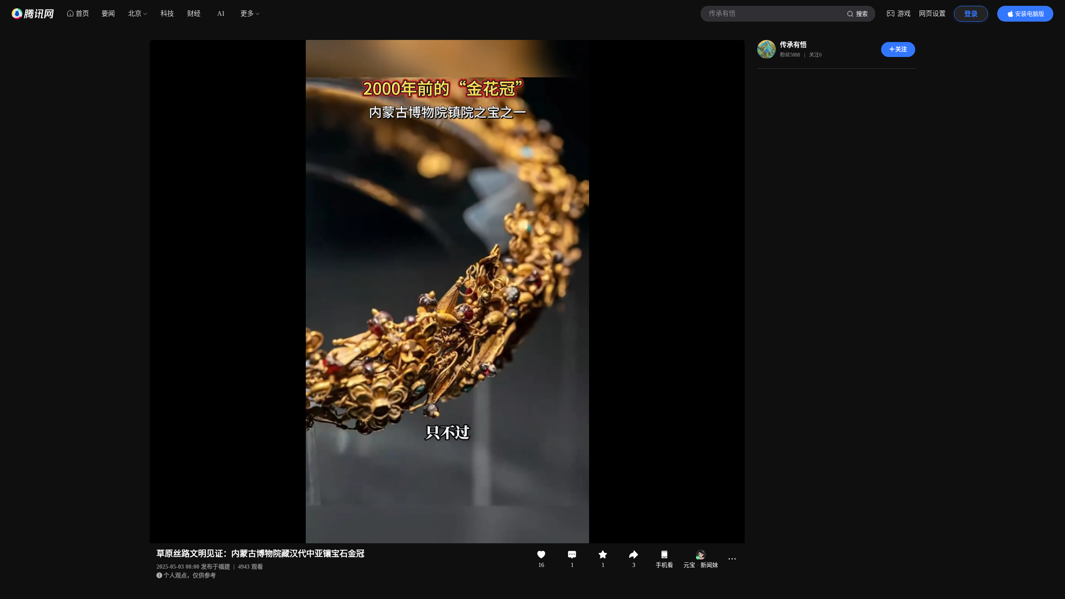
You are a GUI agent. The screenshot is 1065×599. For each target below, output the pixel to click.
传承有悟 (793, 44)
